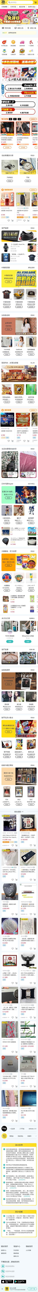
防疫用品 (20, 1136)
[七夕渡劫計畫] (19, 16)
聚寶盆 (11, 1136)
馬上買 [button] (6, 402)
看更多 (32, 155)
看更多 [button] (8, 329)
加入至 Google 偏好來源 (35, 15)
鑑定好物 (22, 7)
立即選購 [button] (7, 757)
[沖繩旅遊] (10, 94)
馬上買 (32, 363)
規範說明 (22, 1180)
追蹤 (9, 641)
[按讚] (16, 469)
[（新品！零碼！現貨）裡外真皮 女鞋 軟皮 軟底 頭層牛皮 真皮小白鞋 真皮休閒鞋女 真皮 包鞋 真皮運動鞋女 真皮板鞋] (33, 623)
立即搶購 (7, 147)
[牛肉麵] (28, 94)
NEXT (36, 171)
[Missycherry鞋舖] (28, 631)
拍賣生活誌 (31, 7)
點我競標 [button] (7, 307)
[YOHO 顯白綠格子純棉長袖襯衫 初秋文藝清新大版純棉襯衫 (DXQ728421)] (6, 626)
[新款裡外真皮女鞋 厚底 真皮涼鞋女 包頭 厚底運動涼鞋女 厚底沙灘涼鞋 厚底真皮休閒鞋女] (33, 629)
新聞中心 (3, 1250)
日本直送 (13, 7)
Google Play (20, 1281)
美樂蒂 (29, 1136)
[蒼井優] (10, 103)
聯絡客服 (16, 1253)
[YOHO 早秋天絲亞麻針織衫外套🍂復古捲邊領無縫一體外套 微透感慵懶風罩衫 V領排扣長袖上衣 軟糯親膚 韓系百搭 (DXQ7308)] (15, 629)
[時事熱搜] (10, 70)
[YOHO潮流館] (10, 631)
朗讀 (35, 11)
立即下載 (32, 1289)
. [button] (8, 377)
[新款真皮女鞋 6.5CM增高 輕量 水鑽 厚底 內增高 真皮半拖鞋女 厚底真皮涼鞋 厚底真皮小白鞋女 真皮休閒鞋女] (25, 626)
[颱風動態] (28, 87)
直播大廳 (31, 649)
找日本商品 (31, 484)
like (9, 220)
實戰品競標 (31, 267)
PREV (1, 171)
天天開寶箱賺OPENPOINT (16, 33)
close (3, 1289)
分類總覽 (4, 7)
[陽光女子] (10, 87)
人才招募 (28, 1250)
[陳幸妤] (10, 111)
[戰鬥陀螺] (28, 111)
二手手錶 (21, 1129)
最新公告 (16, 1256)
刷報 (3, 1129)
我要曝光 (33, 119)
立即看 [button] (8, 281)
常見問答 (16, 1250)
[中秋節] (28, 103)
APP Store (7, 1281)
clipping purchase (12, 220)
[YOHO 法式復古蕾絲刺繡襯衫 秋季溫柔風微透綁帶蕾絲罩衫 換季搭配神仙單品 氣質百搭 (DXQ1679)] (15, 623)
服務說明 (3, 1253)
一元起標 (12, 1129)
